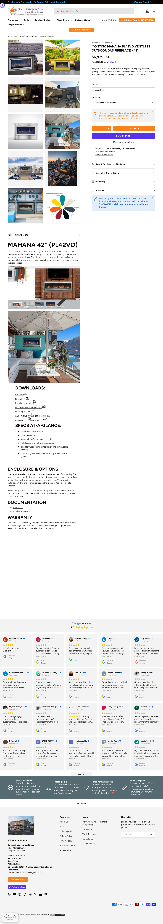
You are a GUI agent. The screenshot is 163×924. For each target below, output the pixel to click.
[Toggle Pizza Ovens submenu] (71, 20)
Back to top (81, 803)
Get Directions (17, 879)
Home (10, 36)
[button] (154, 11)
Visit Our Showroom (81, 30)
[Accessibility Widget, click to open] (2, 5)
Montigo (95, 42)
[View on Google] (5, 639)
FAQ (61, 826)
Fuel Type (96, 85)
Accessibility (65, 850)
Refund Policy (66, 836)
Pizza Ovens (63, 20)
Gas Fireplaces (19, 36)
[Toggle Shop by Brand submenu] (24, 24)
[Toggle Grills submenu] (30, 20)
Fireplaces (13, 20)
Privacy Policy (66, 841)
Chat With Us (109, 20)
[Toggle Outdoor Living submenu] (92, 20)
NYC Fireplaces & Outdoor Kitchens (24, 915)
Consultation (88, 839)
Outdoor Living (82, 20)
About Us (64, 821)
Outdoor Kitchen (42, 20)
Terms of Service (67, 845)
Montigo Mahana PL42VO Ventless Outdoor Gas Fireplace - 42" (40, 36)
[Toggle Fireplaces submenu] (19, 20)
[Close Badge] (17, 913)
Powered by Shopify (43, 915)
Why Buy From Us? (142, 2)
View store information (104, 155)
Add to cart (134, 129)
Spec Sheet (18, 507)
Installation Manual (21, 511)
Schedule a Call (89, 843)
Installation (87, 829)
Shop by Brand (15, 25)
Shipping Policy (67, 831)
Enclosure (96, 97)
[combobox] (94, 11)
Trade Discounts (89, 834)
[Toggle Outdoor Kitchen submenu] (53, 20)
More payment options (123, 142)
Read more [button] (41, 656)
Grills (26, 20)
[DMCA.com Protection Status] (57, 915)
